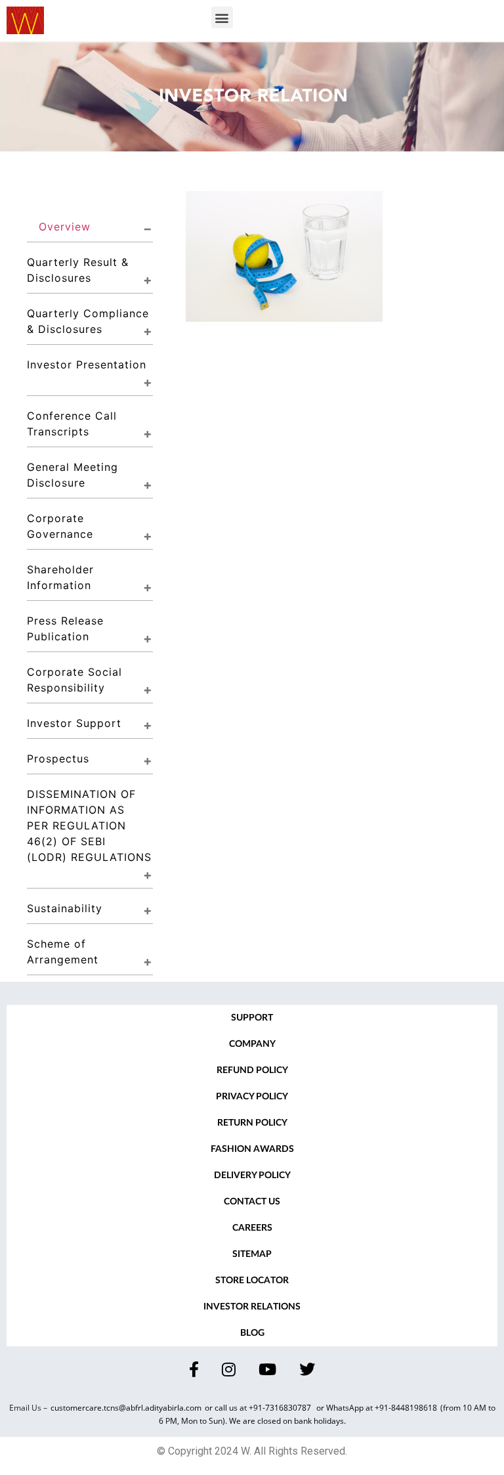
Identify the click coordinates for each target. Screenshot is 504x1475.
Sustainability (64, 908)
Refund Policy (252, 1070)
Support (252, 1018)
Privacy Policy (252, 1096)
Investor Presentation (86, 364)
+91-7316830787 (281, 1407)
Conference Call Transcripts (74, 423)
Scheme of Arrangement (62, 951)
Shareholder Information (62, 577)
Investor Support (74, 723)
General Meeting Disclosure (74, 474)
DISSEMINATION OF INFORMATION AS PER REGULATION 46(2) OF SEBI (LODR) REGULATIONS (89, 825)
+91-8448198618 (406, 1407)
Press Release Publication (67, 628)
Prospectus (58, 758)
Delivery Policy (252, 1175)
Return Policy (252, 1123)
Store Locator (252, 1280)
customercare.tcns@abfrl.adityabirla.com (126, 1407)
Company (252, 1044)
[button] (222, 17)
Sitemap (252, 1254)
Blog (252, 1333)
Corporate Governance (60, 526)
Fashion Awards (252, 1149)
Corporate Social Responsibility (76, 679)
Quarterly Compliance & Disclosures (90, 321)
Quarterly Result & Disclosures (80, 269)
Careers (252, 1228)
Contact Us (252, 1201)
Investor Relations (252, 1306)
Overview (65, 226)
